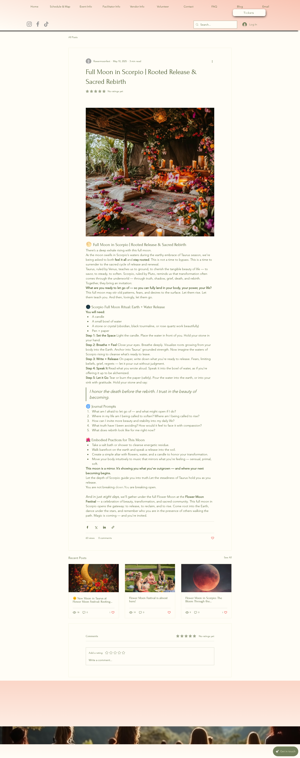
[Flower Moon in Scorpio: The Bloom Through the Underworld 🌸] (206, 578)
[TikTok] (46, 24)
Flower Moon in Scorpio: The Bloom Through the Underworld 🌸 (203, 599)
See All (228, 557)
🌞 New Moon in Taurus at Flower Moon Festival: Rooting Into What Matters (91, 600)
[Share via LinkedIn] (104, 527)
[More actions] (212, 61)
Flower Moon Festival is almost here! (148, 599)
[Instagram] (29, 24)
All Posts (73, 37)
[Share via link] (113, 527)
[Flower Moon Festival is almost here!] (150, 578)
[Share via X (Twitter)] (96, 527)
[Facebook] (37, 24)
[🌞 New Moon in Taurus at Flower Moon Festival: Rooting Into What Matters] (94, 578)
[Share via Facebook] (87, 527)
